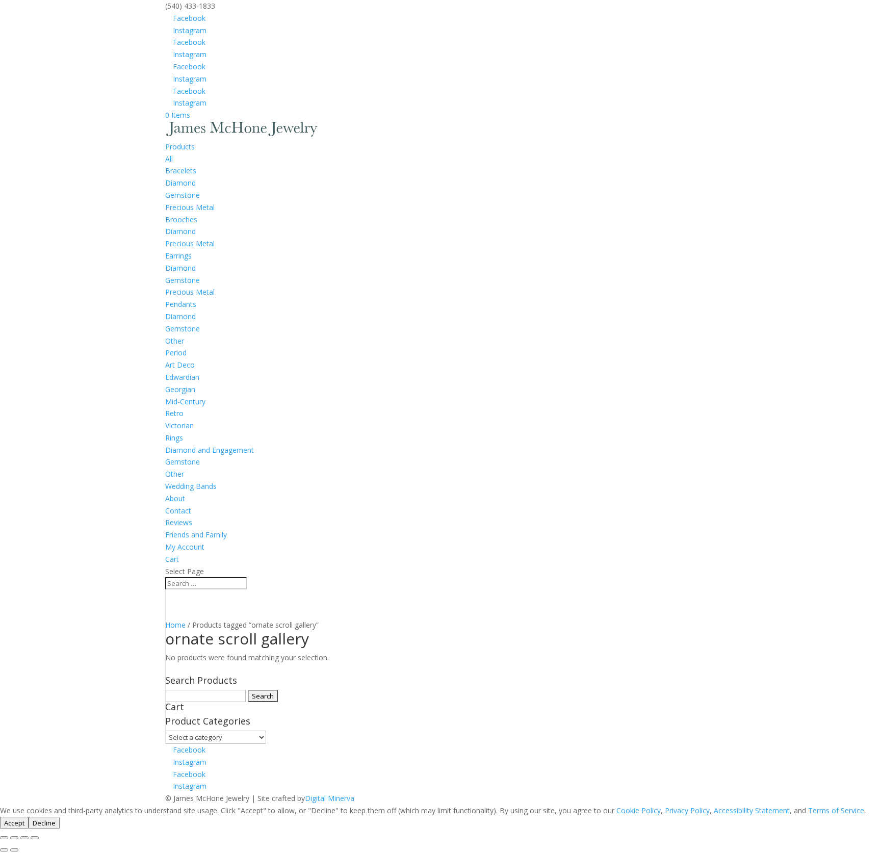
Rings (174, 438)
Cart (172, 559)
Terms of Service (836, 810)
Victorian (179, 425)
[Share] (24, 837)
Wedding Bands (191, 486)
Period (176, 352)
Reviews (178, 522)
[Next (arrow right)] (14, 849)
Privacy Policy (687, 810)
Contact (178, 510)
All (169, 159)
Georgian (180, 389)
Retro (174, 413)
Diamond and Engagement (209, 450)
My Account (184, 547)
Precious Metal (190, 207)
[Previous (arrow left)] (4, 849)
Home (175, 625)
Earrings (178, 256)
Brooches (181, 219)
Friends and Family (196, 534)
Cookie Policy (638, 810)
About (175, 498)
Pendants (180, 304)
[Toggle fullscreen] (14, 837)
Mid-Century (185, 401)
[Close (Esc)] (35, 837)
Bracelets (180, 170)
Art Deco (180, 365)
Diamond (180, 183)
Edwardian (182, 377)
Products (180, 146)
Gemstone (182, 195)
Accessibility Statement (752, 810)
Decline (44, 823)
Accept (14, 823)
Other (174, 341)
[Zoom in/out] (4, 837)
